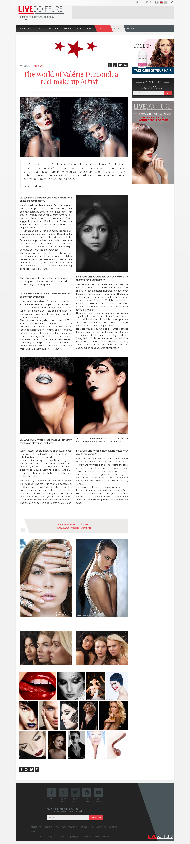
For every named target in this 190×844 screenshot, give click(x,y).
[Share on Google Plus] (144, 2)
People (79, 28)
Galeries (117, 28)
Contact (130, 28)
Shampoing (88, 837)
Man (90, 28)
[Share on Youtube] (151, 2)
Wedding (67, 28)
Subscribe (96, 817)
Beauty (40, 28)
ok (168, 93)
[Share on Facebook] (141, 2)
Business (103, 28)
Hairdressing (25, 28)
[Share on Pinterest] (148, 2)
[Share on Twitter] (138, 2)
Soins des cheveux (102, 837)
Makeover (53, 28)
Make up (38, 65)
